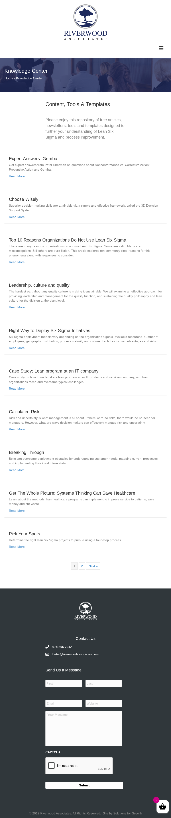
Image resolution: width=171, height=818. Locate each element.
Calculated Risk (24, 411)
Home (8, 78)
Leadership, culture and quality (39, 285)
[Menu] (161, 47)
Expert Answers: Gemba (33, 158)
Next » (93, 566)
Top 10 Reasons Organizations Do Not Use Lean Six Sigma (67, 240)
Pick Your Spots (24, 533)
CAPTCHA (53, 752)
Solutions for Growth (127, 813)
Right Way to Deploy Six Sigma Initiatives (49, 330)
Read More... (18, 176)
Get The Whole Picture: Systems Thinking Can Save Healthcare (72, 493)
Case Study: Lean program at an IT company (53, 371)
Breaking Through (26, 452)
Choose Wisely (23, 199)
